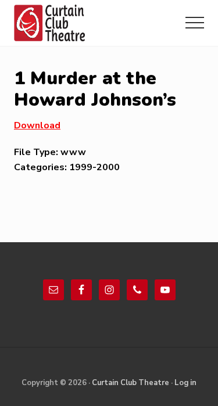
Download (37, 125)
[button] (194, 22)
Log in (185, 383)
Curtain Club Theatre (130, 383)
